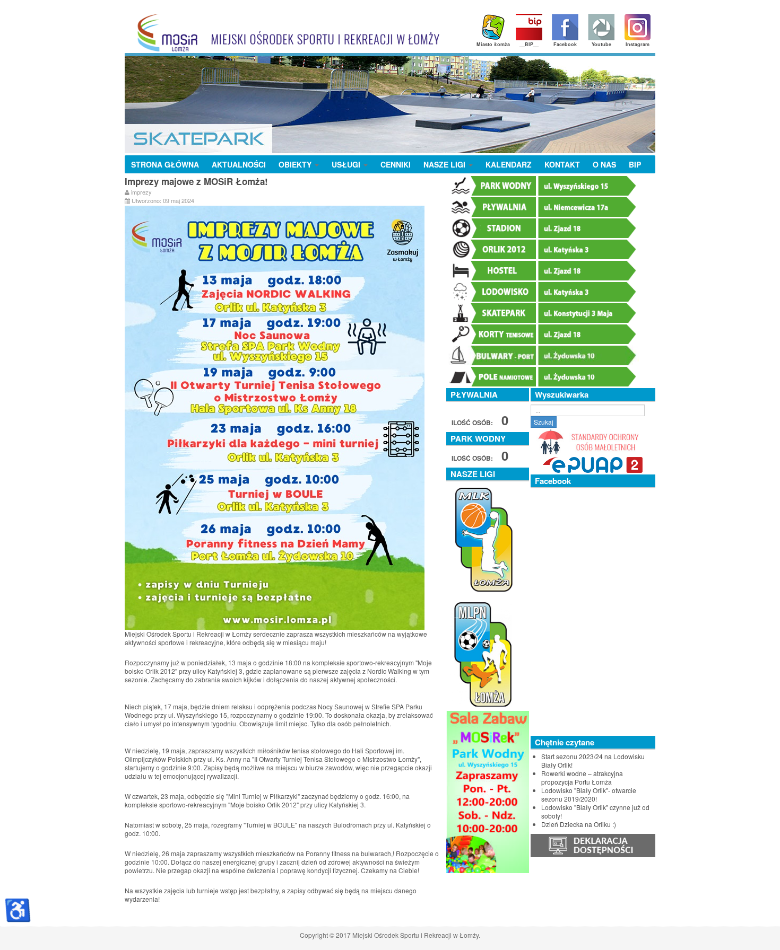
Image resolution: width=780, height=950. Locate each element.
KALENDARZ (509, 164)
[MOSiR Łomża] (284, 32)
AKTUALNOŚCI (239, 164)
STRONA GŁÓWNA (165, 164)
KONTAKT (562, 164)
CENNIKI (395, 164)
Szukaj (543, 421)
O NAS (604, 164)
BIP (635, 164)
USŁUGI (347, 164)
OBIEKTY (296, 164)
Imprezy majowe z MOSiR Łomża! (196, 181)
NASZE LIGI (445, 164)
